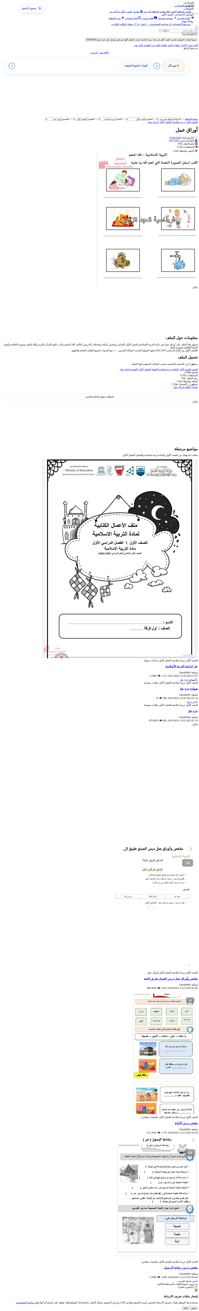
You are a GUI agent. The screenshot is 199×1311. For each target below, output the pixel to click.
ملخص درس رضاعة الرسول (181, 1267)
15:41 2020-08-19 (178, 137)
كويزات (94, 52)
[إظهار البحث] (196, 27)
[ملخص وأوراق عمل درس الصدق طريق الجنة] (153, 969)
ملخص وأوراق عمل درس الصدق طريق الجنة (171, 978)
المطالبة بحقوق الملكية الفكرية (100, 397)
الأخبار (183, 45)
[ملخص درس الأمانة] (164, 1114)
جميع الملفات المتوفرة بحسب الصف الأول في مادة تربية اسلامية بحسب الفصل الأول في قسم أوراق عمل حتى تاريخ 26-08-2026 (141, 39)
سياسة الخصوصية (25, 1302)
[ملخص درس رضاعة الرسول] (156, 1258)
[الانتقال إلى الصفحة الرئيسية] (190, 5)
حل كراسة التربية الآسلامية (181, 666)
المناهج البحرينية (190, 34)
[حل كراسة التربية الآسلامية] (120, 657)
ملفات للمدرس (159, 45)
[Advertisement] (104, 96)
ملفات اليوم (173, 45)
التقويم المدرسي (142, 45)
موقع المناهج (191, 119)
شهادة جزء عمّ (189, 688)
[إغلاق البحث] (160, 30)
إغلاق (185, 1308)
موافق (194, 1308)
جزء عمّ (193, 711)
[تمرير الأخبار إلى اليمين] (156, 66)
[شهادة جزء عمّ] (189, 679)
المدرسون (192, 45)
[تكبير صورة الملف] (147, 284)
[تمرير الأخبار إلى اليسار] (12, 66)
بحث (165, 30)
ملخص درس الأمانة (186, 1123)
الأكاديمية (104, 52)
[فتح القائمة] (196, 13)
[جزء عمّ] (192, 702)
